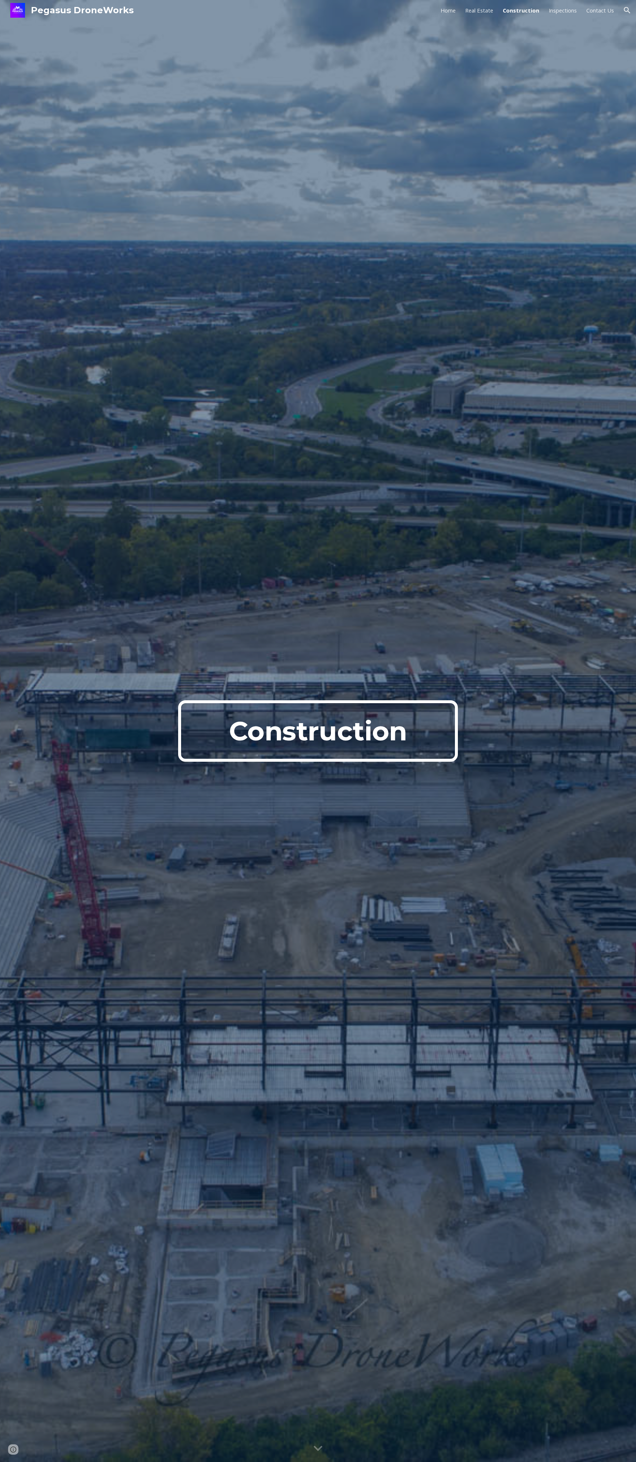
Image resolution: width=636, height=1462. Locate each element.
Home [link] (448, 10)
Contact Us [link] (600, 10)
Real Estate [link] (479, 10)
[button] (627, 10)
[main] (318, 731)
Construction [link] (521, 10)
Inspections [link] (563, 10)
